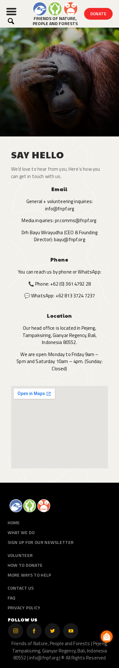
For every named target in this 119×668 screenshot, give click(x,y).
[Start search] (11, 21)
